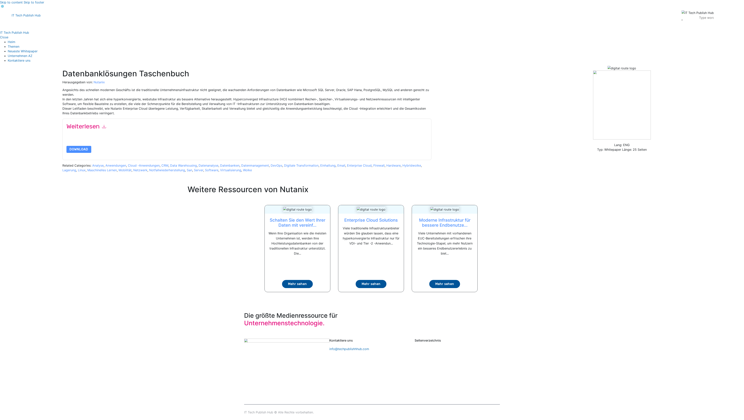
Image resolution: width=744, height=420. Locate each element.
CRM (164, 165)
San (189, 170)
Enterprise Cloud (359, 165)
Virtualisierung (230, 170)
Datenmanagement (255, 165)
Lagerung (69, 170)
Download (79, 149)
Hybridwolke (411, 165)
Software (211, 170)
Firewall (379, 165)
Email (341, 165)
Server (198, 170)
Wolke (247, 170)
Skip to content (11, 2)
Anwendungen (115, 165)
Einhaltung (328, 165)
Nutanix (99, 82)
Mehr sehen (297, 284)
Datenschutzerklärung (238, 140)
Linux (82, 170)
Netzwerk (140, 170)
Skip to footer (34, 2)
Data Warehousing (183, 165)
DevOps (276, 165)
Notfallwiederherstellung (167, 170)
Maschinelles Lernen (102, 170)
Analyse (98, 165)
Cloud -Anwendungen (144, 165)
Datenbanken (229, 165)
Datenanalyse (208, 165)
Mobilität (125, 170)
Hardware (393, 165)
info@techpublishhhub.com (349, 349)
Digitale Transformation (301, 165)
